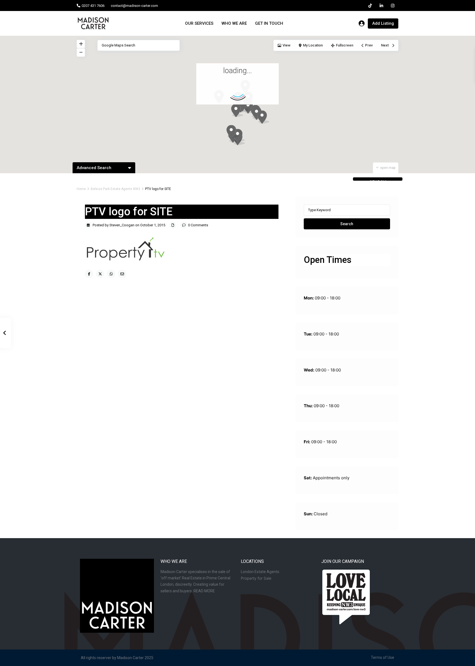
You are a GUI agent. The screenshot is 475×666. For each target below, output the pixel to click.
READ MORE (204, 591)
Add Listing (383, 23)
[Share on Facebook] (89, 274)
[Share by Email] (122, 274)
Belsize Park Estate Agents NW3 (115, 189)
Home (81, 189)
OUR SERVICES (199, 23)
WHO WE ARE (234, 23)
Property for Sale (256, 578)
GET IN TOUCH (269, 23)
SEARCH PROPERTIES (377, 180)
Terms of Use (382, 657)
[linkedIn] (381, 5)
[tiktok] (370, 5)
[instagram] (392, 5)
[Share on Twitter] (100, 274)
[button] (239, 135)
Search (346, 224)
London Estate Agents (260, 571)
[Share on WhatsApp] (111, 274)
